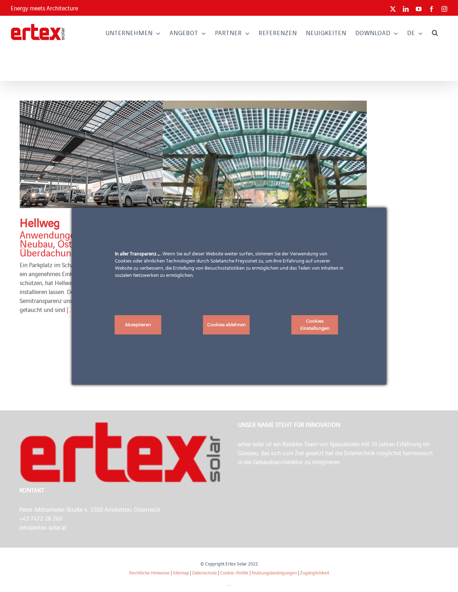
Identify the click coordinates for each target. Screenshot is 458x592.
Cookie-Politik (234, 572)
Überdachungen (53, 252)
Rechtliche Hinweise (149, 572)
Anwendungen (50, 234)
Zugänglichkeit (314, 572)
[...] (70, 309)
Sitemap (181, 572)
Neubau (36, 243)
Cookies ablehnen (226, 324)
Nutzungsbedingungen (274, 572)
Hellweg (40, 222)
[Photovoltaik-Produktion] (122, 154)
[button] (435, 32)
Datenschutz (204, 572)
